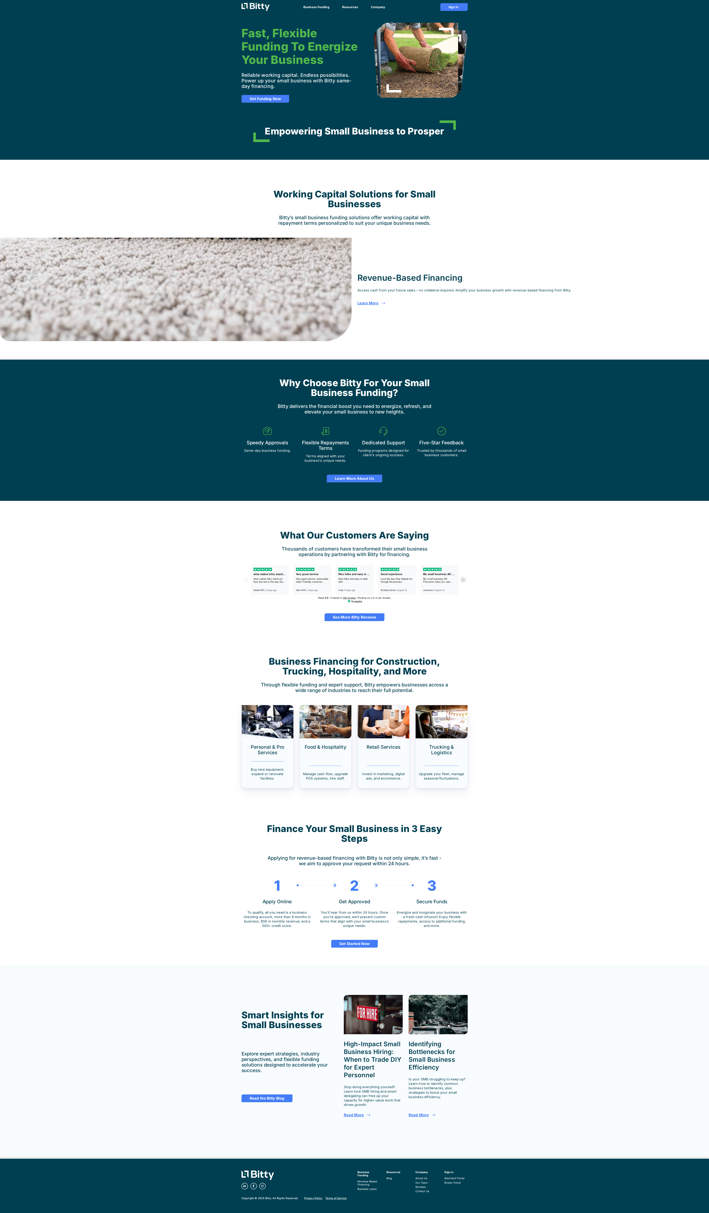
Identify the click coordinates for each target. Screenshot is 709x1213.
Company (421, 1172)
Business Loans (366, 1188)
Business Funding (363, 1174)
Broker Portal (452, 1182)
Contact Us (422, 1191)
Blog (389, 1178)
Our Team (421, 1182)
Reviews (420, 1186)
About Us (421, 1178)
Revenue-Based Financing (367, 1183)
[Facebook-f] (253, 1186)
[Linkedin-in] (245, 1186)
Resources (393, 1172)
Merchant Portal (454, 1178)
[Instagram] (262, 1186)
